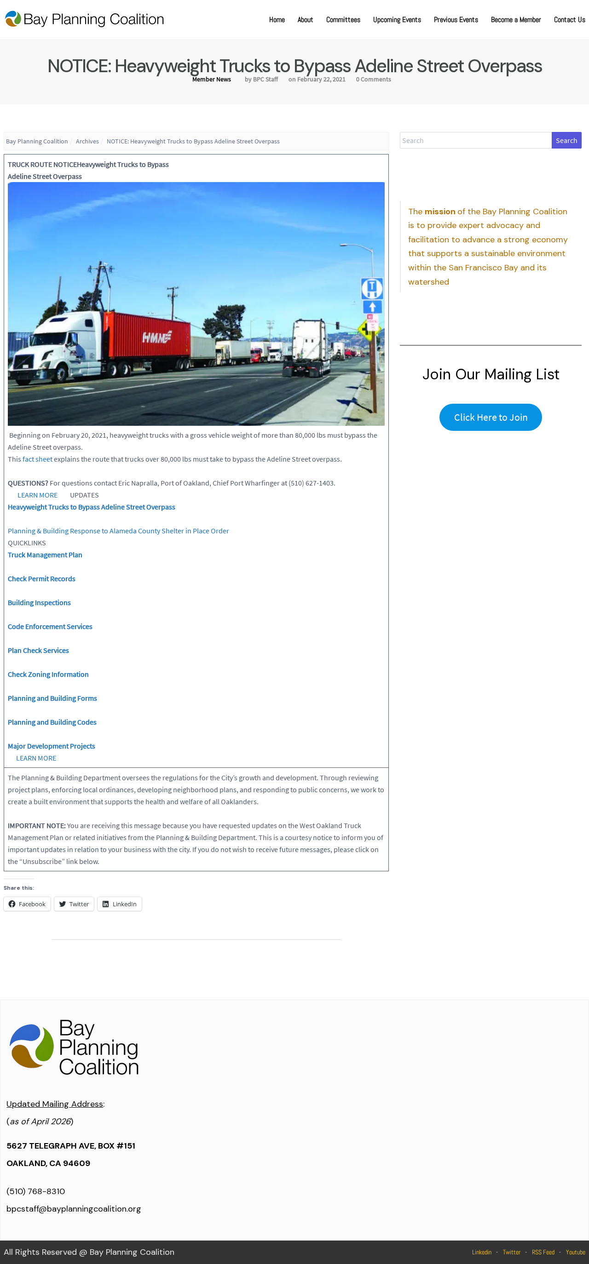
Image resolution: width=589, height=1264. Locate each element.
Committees (343, 19)
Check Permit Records (41, 578)
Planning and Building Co (47, 721)
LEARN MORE (37, 494)
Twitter (511, 1252)
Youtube (575, 1252)
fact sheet (37, 458)
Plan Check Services (38, 650)
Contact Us (569, 19)
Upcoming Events (397, 19)
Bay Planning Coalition (37, 141)
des (91, 721)
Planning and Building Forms (52, 698)
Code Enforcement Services (50, 626)
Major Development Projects (51, 745)
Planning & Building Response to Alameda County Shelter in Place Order (118, 530)
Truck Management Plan (45, 554)
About (305, 19)
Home (277, 19)
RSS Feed (543, 1252)
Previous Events (456, 19)
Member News (211, 79)
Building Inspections (39, 602)
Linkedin (481, 1252)
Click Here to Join (491, 417)
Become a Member (516, 19)
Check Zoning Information (48, 674)
